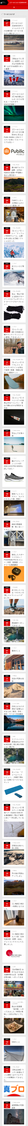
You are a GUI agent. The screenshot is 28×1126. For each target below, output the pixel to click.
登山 (14, 164)
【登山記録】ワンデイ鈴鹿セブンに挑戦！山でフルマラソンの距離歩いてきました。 (14, 1075)
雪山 (22, 359)
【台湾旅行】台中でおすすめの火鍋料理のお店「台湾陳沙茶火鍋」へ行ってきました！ (14, 975)
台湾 (14, 966)
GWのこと (16, 1042)
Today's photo (16, 430)
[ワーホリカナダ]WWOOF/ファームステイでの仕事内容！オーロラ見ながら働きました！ (14, 28)
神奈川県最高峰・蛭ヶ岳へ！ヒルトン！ (14, 526)
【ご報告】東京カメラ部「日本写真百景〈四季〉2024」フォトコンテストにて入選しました (14, 939)
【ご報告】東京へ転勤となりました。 (14, 906)
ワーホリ (15, 20)
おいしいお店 (16, 1002)
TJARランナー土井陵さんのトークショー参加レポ (14, 202)
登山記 (17, 164)
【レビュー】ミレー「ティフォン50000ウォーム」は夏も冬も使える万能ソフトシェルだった (14, 236)
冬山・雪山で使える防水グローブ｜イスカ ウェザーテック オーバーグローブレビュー (14, 299)
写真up (15, 675)
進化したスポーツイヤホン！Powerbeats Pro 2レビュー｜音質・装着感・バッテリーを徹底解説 (14, 560)
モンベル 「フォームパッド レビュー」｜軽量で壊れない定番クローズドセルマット (13, 777)
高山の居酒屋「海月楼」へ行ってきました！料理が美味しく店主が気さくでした (14, 1012)
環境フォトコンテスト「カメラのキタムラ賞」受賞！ (14, 496)
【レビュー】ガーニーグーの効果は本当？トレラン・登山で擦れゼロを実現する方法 (14, 403)
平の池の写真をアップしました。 (14, 875)
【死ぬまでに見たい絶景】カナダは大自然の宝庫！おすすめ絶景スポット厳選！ (14, 64)
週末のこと (16, 651)
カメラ (14, 491)
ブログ (14, 197)
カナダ (14, 703)
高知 (17, 620)
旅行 (14, 55)
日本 (14, 620)
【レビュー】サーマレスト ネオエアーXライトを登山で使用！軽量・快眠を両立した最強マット (14, 367)
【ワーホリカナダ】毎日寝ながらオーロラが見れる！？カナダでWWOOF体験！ (14, 99)
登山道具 (18, 228)
